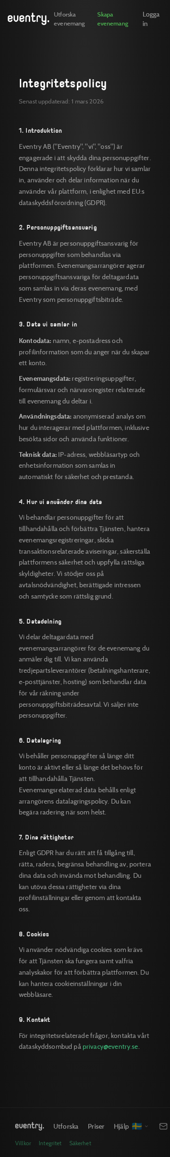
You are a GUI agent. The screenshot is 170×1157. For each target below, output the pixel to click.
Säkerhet (80, 1143)
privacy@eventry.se (110, 1046)
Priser (96, 1126)
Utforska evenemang (69, 18)
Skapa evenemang (112, 18)
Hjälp (121, 1126)
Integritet (50, 1143)
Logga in (151, 18)
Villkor (23, 1143)
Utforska (65, 1126)
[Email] (163, 1126)
